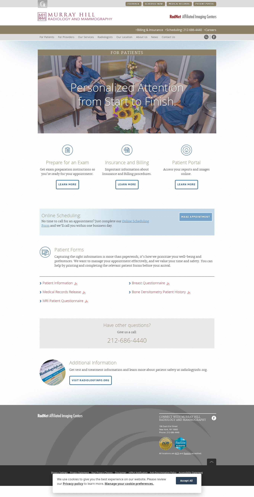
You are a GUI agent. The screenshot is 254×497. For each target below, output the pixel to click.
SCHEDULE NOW (154, 4)
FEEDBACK (133, 4)
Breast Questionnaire (148, 283)
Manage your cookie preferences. (129, 484)
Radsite (187, 453)
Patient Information (58, 283)
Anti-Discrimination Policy (163, 472)
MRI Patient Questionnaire (63, 300)
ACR (177, 453)
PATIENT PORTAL (205, 4)
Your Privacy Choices (102, 472)
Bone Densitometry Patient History (159, 292)
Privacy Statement (79, 472)
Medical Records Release (62, 292)
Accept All (186, 480)
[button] (67, 184)
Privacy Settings (59, 472)
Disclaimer (120, 472)
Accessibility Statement (191, 472)
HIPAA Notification (138, 472)
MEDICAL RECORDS (179, 4)
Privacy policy (73, 484)
